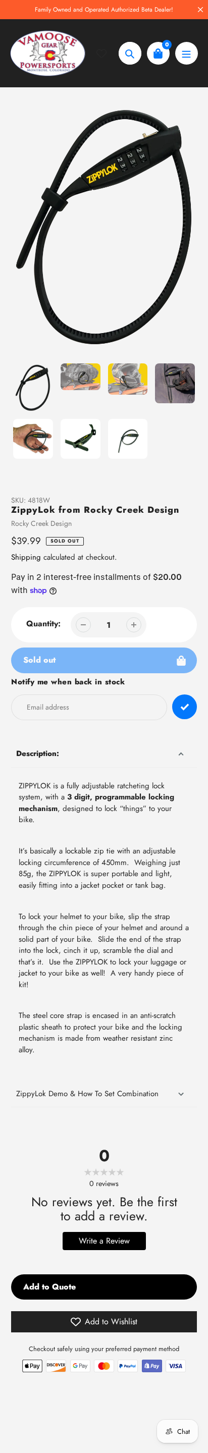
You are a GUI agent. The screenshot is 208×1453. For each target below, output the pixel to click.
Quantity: (43, 623)
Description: (37, 753)
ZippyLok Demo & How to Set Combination (87, 1093)
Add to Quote (49, 1287)
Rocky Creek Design (41, 523)
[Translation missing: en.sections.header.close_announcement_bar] (200, 10)
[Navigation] (186, 53)
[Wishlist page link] (107, 53)
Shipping (26, 557)
